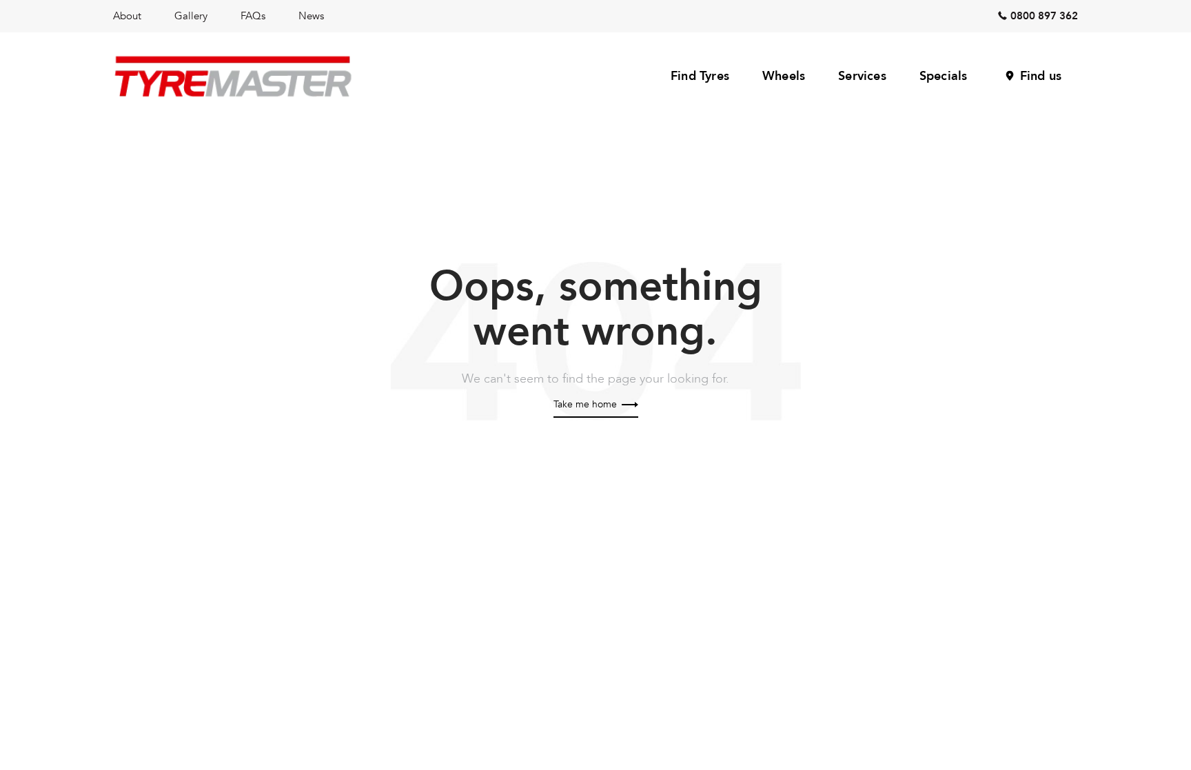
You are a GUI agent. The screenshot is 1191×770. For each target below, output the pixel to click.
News (311, 16)
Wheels (783, 76)
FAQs (253, 16)
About (127, 16)
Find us (1040, 76)
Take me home (586, 404)
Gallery (190, 16)
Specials (943, 76)
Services (862, 76)
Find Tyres (700, 76)
